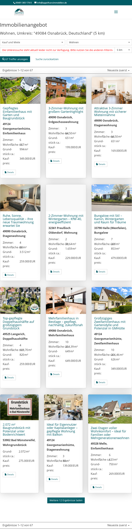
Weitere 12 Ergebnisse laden (66, 500)
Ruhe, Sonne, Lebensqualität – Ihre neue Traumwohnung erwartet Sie (18, 221)
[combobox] (32, 42)
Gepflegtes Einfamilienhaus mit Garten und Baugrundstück (17, 113)
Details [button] (10, 172)
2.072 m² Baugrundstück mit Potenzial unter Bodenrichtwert (16, 429)
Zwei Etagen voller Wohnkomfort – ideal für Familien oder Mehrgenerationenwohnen (110, 433)
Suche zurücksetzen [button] (47, 59)
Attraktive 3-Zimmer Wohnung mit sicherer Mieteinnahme (110, 111)
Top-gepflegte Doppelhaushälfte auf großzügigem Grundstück (18, 323)
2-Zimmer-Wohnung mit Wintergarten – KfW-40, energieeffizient (65, 219)
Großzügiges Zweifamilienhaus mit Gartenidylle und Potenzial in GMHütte (109, 323)
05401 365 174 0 (24, 2)
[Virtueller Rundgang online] (34, 311)
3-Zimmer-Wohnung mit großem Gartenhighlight (65, 109)
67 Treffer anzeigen (16, 59)
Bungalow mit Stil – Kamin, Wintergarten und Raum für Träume (110, 219)
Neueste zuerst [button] (117, 70)
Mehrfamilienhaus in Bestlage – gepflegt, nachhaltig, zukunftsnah (65, 321)
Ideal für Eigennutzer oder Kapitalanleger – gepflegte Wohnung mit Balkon (62, 429)
